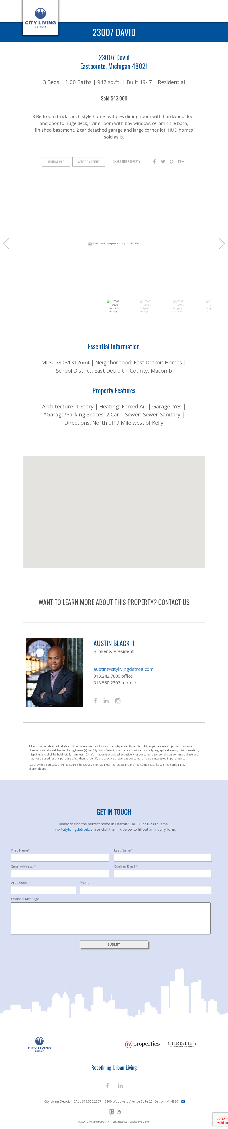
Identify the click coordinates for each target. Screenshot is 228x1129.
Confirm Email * (126, 866)
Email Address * (23, 866)
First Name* (20, 850)
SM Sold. (145, 1121)
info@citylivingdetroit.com (75, 829)
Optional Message (25, 898)
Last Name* (123, 850)
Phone (85, 882)
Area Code (19, 882)
